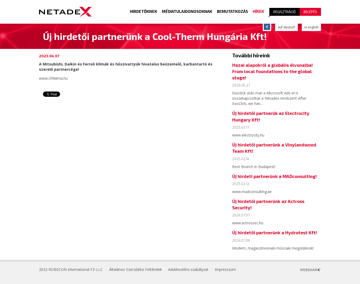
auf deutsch (286, 27)
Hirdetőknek (143, 11)
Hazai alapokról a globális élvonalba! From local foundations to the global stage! (272, 71)
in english (311, 27)
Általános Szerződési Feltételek (135, 269)
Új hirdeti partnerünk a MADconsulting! (274, 176)
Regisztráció (284, 12)
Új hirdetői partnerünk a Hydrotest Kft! (274, 232)
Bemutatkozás (232, 11)
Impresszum (225, 269)
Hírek (258, 11)
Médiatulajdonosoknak (187, 11)
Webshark (310, 269)
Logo (65, 12)
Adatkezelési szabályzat (188, 269)
